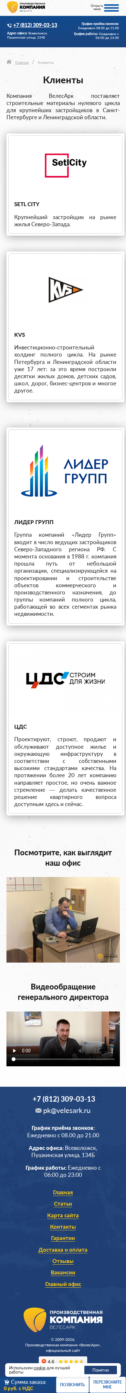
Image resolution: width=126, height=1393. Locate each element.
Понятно (100, 1370)
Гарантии (63, 1238)
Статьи (63, 1203)
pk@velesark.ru (66, 1110)
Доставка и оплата (63, 1249)
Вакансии (63, 1272)
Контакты (63, 1226)
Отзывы (63, 1261)
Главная (63, 1192)
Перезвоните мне (107, 1384)
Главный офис (63, 1284)
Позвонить (72, 1384)
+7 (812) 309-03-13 (35, 25)
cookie (40, 1367)
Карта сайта (63, 1215)
